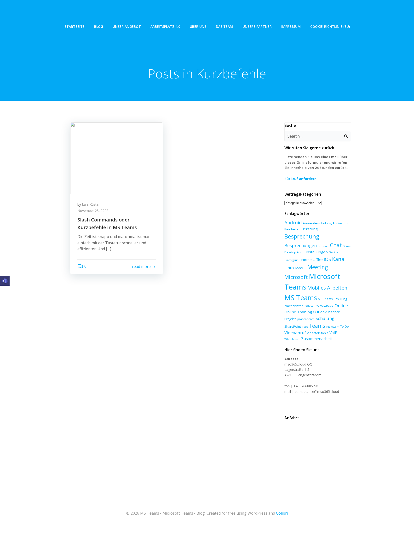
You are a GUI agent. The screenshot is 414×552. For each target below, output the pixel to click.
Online (341, 305)
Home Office (312, 259)
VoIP (333, 332)
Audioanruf (341, 223)
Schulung (325, 318)
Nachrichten (294, 305)
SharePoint (292, 326)
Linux (289, 267)
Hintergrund (292, 260)
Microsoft (296, 276)
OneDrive (327, 306)
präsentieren (306, 319)
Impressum (291, 26)
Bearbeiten (292, 229)
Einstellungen (316, 252)
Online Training (298, 311)
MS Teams (300, 297)
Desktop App (293, 252)
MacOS (300, 268)
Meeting (317, 267)
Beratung (309, 229)
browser (323, 246)
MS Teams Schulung (332, 299)
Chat (336, 245)
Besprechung (301, 236)
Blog (98, 26)
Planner (334, 311)
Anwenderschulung (317, 223)
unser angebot (127, 26)
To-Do (344, 327)
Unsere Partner (257, 26)
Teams (317, 325)
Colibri (282, 513)
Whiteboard (292, 339)
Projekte (290, 319)
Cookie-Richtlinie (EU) (330, 26)
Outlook (320, 311)
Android (293, 222)
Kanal (339, 259)
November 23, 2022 (92, 210)
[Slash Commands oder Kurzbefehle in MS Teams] (116, 157)
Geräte (333, 252)
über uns (198, 26)
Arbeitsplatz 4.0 (165, 26)
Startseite (74, 26)
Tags (305, 326)
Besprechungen (300, 245)
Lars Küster (91, 204)
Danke (347, 246)
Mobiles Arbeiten (327, 287)
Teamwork (332, 326)
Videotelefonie (317, 333)
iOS (327, 259)
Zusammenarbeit (316, 338)
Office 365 (312, 306)
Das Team (224, 26)
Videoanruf (295, 332)
